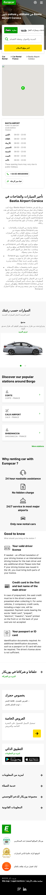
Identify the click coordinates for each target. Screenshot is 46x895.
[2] (25, 366)
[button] (23, 88)
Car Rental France (16, 57)
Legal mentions (18, 881)
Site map (6, 881)
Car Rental (5, 57)
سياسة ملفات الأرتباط (34, 881)
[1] (20, 366)
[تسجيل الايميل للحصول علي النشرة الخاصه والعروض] (37, 733)
